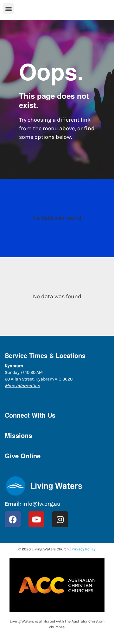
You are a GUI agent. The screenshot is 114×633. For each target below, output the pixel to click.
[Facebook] (13, 519)
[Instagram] (60, 519)
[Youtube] (36, 519)
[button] (8, 8)
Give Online (23, 455)
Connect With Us (30, 415)
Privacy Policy (84, 549)
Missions (18, 435)
